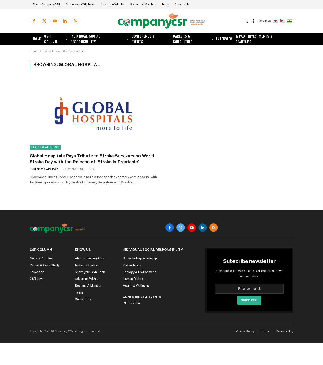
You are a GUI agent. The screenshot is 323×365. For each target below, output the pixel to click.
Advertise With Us (113, 4)
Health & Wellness (45, 147)
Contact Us (182, 4)
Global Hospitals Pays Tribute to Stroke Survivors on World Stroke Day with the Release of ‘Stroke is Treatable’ (92, 158)
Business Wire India (45, 168)
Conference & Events (143, 38)
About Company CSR (46, 4)
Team (165, 4)
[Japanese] (276, 21)
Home (37, 39)
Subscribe (249, 300)
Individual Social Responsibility (85, 38)
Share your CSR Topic (80, 4)
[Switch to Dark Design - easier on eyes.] (253, 21)
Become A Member (143, 4)
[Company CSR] (161, 21)
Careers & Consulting (182, 38)
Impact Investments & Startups (254, 38)
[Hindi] (290, 21)
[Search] (246, 21)
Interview (224, 39)
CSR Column (50, 38)
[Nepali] (283, 21)
